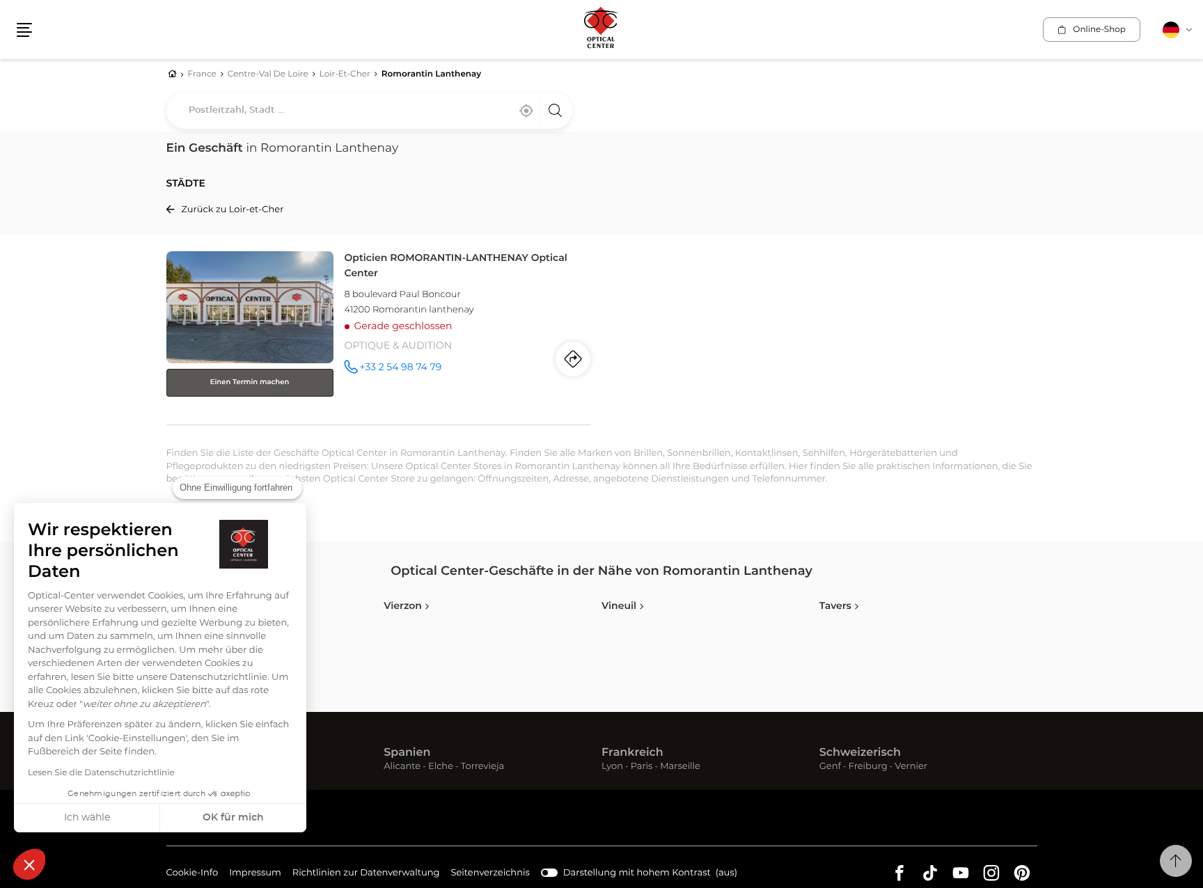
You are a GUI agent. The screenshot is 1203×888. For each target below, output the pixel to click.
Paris (642, 767)
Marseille (680, 767)
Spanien (407, 753)
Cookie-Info (192, 875)
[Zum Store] (378, 335)
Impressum (255, 875)
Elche (440, 767)
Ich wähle (87, 818)
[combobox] (369, 111)
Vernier (911, 767)
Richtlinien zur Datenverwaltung (366, 875)
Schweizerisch (860, 753)
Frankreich (632, 753)
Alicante (402, 767)
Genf (830, 767)
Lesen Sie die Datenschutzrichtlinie (101, 773)
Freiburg (868, 767)
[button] (29, 864)
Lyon (612, 767)
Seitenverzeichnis (490, 873)
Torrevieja (482, 767)
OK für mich (233, 818)
